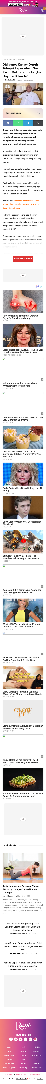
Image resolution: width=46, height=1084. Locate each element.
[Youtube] (30, 1039)
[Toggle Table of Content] (37, 113)
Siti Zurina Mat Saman (13, 80)
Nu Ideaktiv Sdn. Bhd (21, 1078)
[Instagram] (16, 1039)
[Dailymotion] (35, 1039)
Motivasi (21, 59)
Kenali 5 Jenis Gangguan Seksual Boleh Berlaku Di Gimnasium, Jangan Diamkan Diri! (23, 946)
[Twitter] (20, 1039)
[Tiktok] (25, 1039)
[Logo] (23, 10)
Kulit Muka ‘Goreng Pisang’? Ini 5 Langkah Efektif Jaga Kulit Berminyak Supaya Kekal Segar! (23, 926)
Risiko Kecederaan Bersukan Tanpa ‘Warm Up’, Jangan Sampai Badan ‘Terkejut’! (21, 889)
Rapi (4, 59)
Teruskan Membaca (23, 259)
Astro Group (40, 1078)
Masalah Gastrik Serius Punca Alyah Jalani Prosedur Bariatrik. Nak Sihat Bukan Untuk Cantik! (21, 204)
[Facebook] (11, 1039)
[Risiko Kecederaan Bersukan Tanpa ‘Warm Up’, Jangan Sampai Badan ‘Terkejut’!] (23, 868)
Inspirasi (12, 59)
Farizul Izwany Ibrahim (11, 896)
